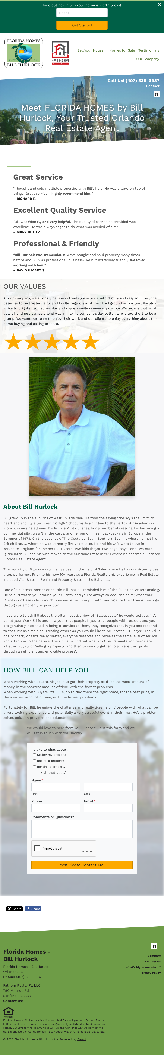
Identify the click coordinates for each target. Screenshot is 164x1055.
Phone (36, 801)
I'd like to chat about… (50, 749)
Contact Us (153, 961)
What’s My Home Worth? (143, 967)
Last (87, 793)
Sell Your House (90, 50)
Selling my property (52, 754)
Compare (154, 955)
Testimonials (148, 50)
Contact (153, 86)
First (34, 793)
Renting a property (51, 766)
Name (37, 780)
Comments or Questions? (52, 817)
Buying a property (50, 760)
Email (89, 801)
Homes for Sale (122, 50)
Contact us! (13, 1001)
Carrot (81, 1039)
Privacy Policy (150, 972)
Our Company (147, 59)
